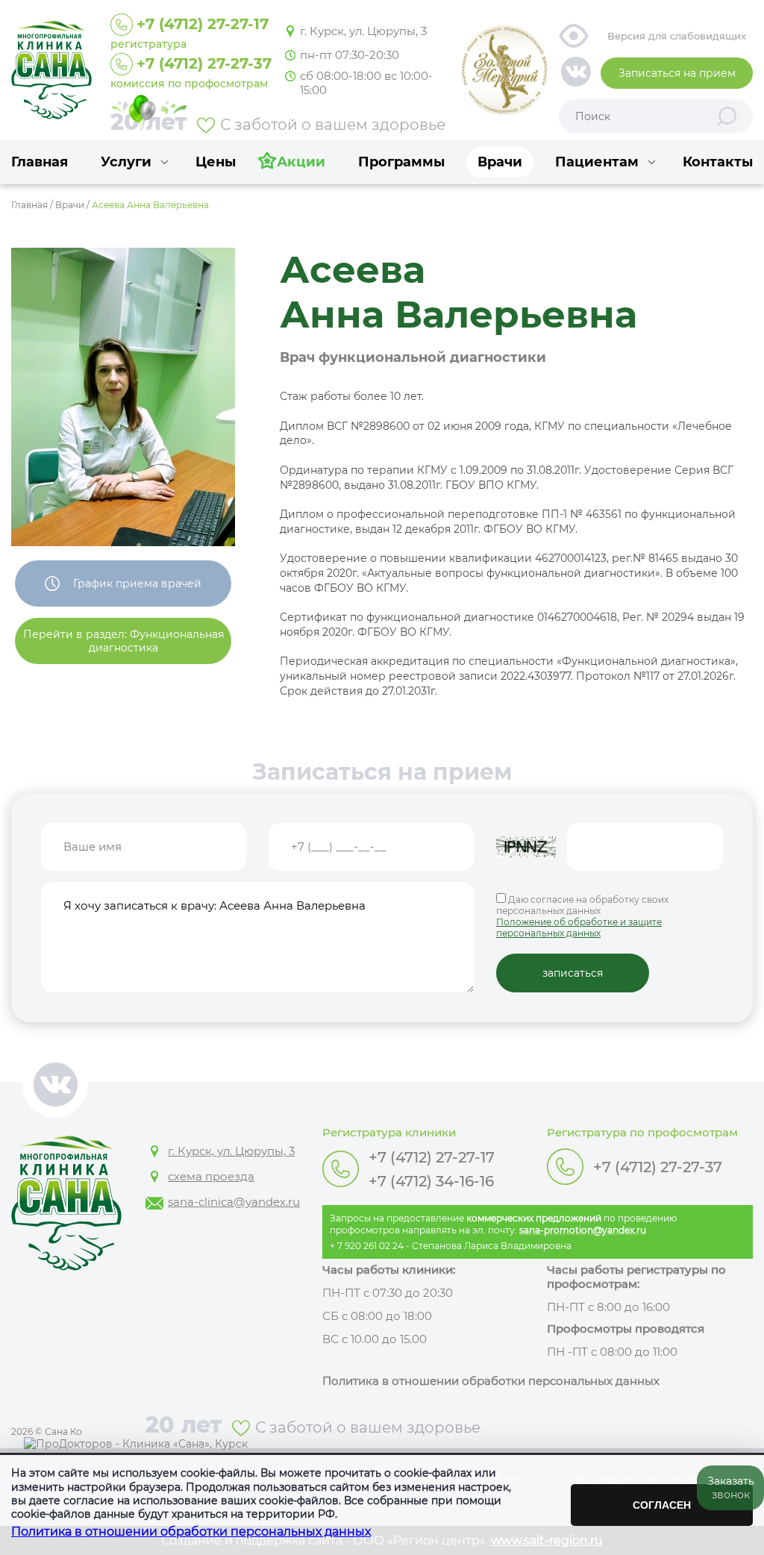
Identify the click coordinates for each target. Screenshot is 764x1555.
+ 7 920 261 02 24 (367, 1245)
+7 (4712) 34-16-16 (431, 1181)
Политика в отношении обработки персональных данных (191, 1531)
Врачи (500, 162)
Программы (401, 162)
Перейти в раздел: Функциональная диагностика (123, 641)
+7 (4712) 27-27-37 (657, 1167)
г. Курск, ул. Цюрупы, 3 (363, 31)
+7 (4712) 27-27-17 (432, 1157)
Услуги (126, 162)
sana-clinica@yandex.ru (234, 1202)
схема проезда (211, 1176)
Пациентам (597, 162)
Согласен (662, 1505)
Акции (301, 162)
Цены (215, 162)
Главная (39, 162)
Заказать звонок (730, 1487)
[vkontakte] (576, 73)
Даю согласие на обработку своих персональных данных (582, 916)
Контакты (718, 162)
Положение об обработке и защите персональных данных (579, 927)
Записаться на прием (677, 73)
